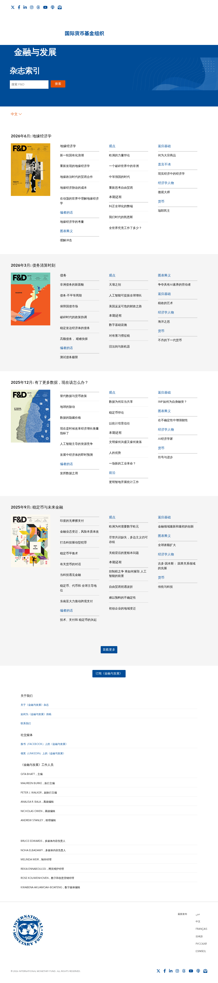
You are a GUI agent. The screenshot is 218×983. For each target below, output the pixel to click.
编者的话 (66, 213)
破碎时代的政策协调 (73, 317)
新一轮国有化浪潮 (72, 155)
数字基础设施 (118, 325)
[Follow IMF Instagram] (31, 7)
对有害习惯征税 (119, 335)
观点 (112, 146)
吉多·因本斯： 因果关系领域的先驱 (176, 566)
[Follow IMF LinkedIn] (25, 7)
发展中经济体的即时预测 (76, 454)
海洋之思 (164, 321)
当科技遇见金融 (70, 575)
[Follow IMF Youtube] (45, 7)
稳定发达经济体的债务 (75, 328)
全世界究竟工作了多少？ (125, 228)
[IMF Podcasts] (52, 7)
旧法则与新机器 (119, 346)
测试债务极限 (69, 357)
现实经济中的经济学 (171, 173)
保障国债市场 (69, 306)
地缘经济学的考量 (72, 221)
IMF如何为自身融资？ (172, 401)
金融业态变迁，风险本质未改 (79, 531)
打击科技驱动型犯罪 (73, 542)
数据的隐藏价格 (70, 417)
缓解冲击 (66, 240)
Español (201, 951)
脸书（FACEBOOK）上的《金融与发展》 (44, 744)
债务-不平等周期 (71, 295)
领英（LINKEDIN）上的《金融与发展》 (43, 753)
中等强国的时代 (119, 177)
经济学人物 (166, 183)
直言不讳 (164, 164)
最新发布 (182, 914)
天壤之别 (115, 284)
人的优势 (115, 453)
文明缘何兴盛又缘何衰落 (125, 442)
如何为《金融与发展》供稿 (36, 714)
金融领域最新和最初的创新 (176, 526)
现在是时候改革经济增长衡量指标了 (79, 431)
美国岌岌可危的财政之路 (125, 306)
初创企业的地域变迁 (122, 608)
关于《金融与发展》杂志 (35, 705)
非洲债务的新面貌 (72, 284)
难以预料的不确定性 (122, 597)
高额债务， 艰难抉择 (74, 339)
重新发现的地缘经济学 (75, 166)
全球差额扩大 (167, 545)
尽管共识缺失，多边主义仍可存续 (128, 540)
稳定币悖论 (116, 412)
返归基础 (164, 146)
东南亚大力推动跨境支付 (76, 601)
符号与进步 (165, 457)
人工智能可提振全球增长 (125, 295)
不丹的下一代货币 (170, 340)
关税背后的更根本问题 (124, 553)
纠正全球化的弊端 (121, 206)
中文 (14, 114)
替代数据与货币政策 (73, 396)
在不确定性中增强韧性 (173, 420)
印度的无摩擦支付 (72, 520)
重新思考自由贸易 (121, 187)
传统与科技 (165, 586)
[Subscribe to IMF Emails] (60, 7)
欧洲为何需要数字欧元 (124, 526)
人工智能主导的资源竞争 (76, 444)
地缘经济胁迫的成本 (73, 187)
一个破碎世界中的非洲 (124, 166)
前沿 (112, 473)
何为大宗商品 (167, 155)
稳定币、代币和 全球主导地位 (78, 588)
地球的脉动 (67, 407)
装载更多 (109, 649)
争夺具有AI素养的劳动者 (174, 284)
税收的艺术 (165, 303)
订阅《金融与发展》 (109, 673)
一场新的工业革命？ (122, 463)
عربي (198, 914)
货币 (161, 201)
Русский (201, 944)
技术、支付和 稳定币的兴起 (78, 619)
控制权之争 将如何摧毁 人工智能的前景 (127, 574)
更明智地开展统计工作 (124, 482)
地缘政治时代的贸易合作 (76, 177)
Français (201, 929)
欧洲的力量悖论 (119, 155)
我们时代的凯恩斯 (121, 217)
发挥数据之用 (69, 473)
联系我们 (26, 723)
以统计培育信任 (119, 423)
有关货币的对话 (70, 564)
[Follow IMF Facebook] (19, 7)
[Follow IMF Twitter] (13, 7)
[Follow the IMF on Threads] (38, 7)
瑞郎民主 (164, 210)
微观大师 (164, 192)
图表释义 (66, 231)
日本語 (199, 936)
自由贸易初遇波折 (121, 586)
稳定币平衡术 (69, 553)
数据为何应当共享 (121, 401)
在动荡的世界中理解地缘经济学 (79, 201)
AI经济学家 (165, 438)
